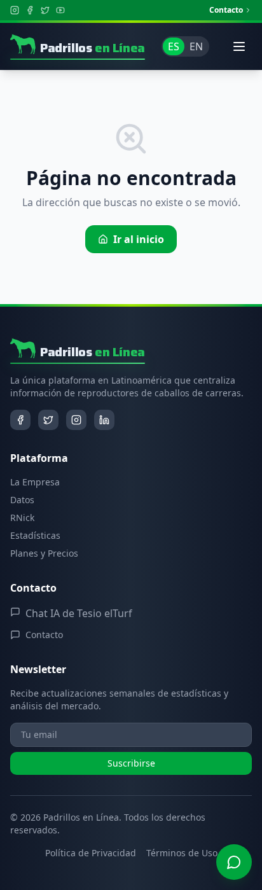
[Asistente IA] (234, 862)
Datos (22, 500)
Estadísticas (35, 535)
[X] (45, 10)
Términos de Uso (181, 853)
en (196, 46)
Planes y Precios (44, 553)
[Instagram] (14, 10)
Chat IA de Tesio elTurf (78, 613)
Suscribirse (131, 763)
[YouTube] (60, 10)
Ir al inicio (138, 239)
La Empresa (35, 482)
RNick (22, 517)
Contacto (226, 10)
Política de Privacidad (90, 853)
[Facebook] (29, 10)
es (173, 46)
